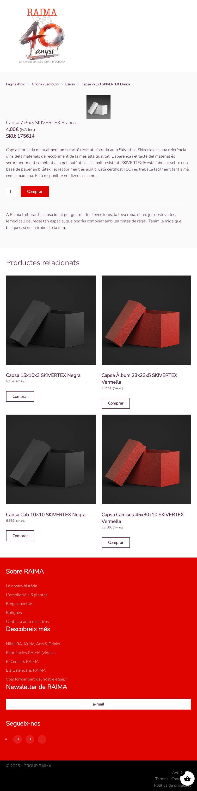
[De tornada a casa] (42, 36)
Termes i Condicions (173, 779)
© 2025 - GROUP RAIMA (28, 766)
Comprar (35, 191)
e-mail (98, 704)
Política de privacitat (172, 785)
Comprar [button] (20, 396)
